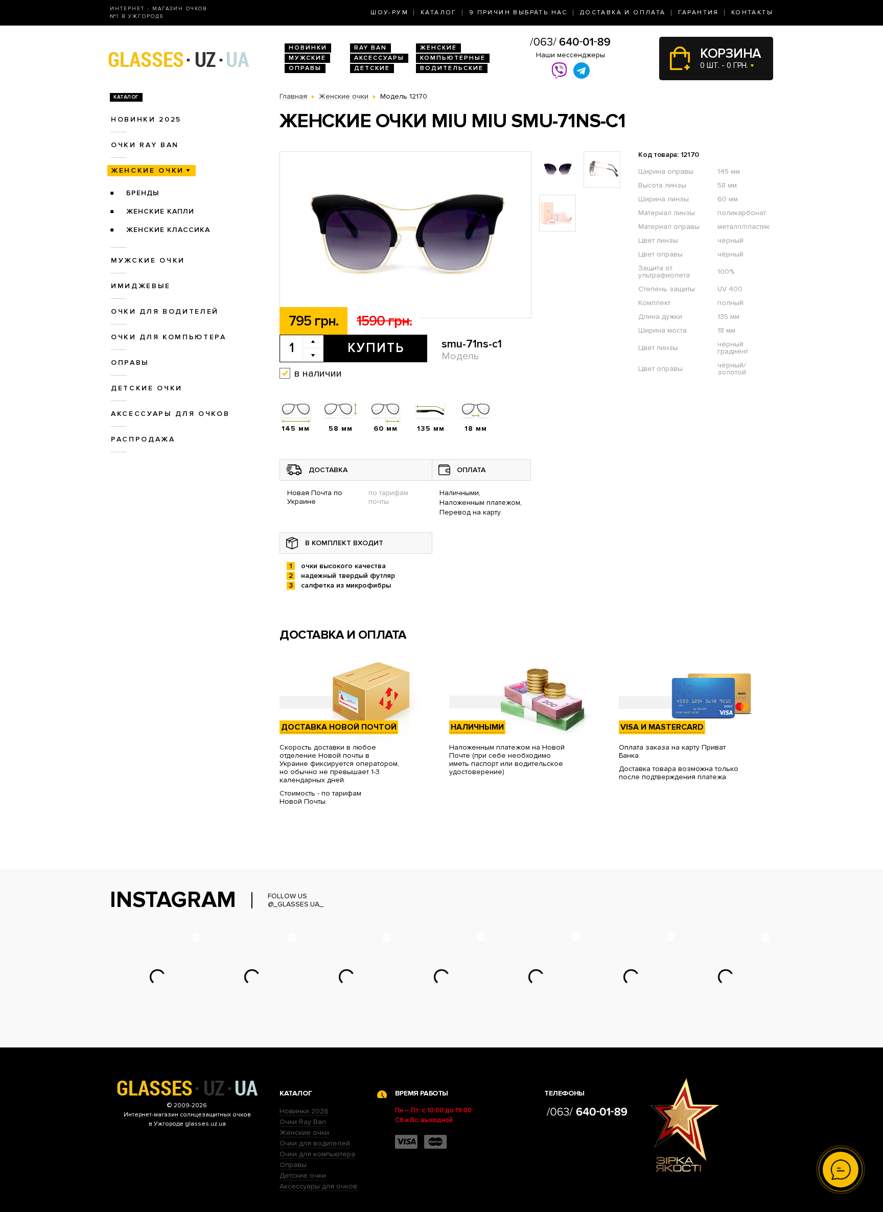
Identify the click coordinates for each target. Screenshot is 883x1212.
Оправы (305, 68)
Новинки (308, 48)
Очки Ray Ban (303, 1121)
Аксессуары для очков (170, 413)
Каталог (439, 12)
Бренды (142, 193)
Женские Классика (168, 229)
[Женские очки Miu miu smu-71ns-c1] (405, 235)
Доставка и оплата (623, 12)
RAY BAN (370, 48)
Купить (375, 348)
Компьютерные (452, 58)
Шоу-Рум (389, 12)
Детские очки (146, 388)
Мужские (307, 58)
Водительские (451, 68)
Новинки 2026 (304, 1111)
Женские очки (147, 170)
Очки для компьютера (168, 337)
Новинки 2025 (146, 119)
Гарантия (698, 12)
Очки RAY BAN (145, 145)
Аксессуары (379, 58)
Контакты (752, 12)
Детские (372, 68)
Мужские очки (148, 260)
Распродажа (143, 439)
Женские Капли (160, 211)
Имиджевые (141, 286)
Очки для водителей (165, 311)
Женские (438, 48)
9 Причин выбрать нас (518, 12)
